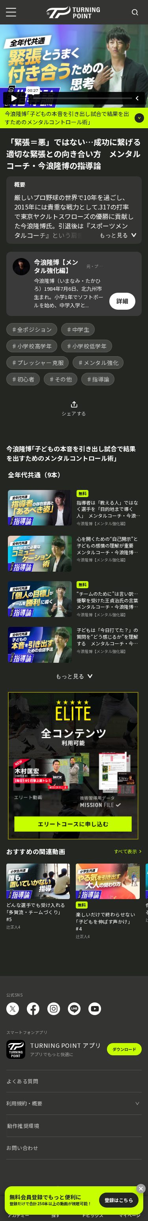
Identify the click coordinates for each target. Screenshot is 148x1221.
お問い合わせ (22, 1148)
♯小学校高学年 (31, 346)
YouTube (94, 1008)
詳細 (122, 301)
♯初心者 (23, 379)
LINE (74, 1008)
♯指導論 (98, 379)
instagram (53, 1008)
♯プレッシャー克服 (37, 362)
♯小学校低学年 (86, 346)
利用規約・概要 (24, 1103)
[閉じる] (141, 1188)
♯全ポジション (31, 329)
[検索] (135, 12)
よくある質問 (22, 1081)
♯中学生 (78, 329)
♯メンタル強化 (98, 362)
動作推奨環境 (23, 1125)
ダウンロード (124, 1049)
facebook (33, 1008)
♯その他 (60, 379)
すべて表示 (125, 851)
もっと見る (113, 235)
